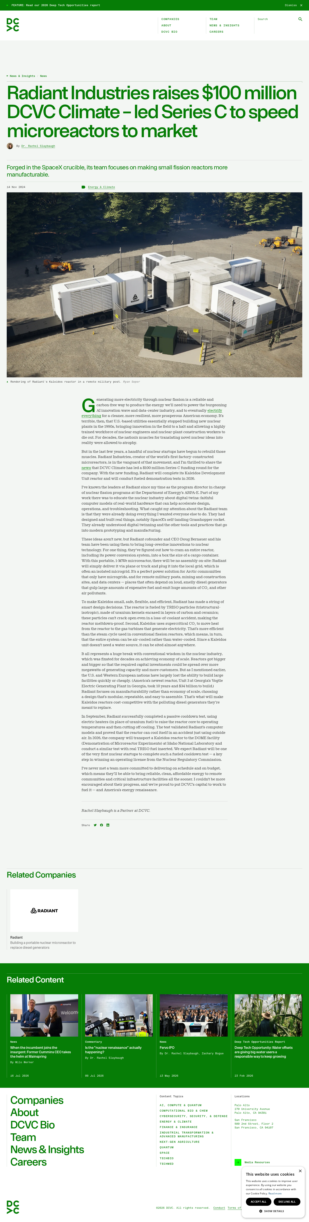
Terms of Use (238, 1208)
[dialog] (273, 1192)
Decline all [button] (287, 1201)
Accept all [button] (259, 1201)
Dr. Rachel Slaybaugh (38, 146)
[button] (273, 1211)
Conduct (219, 1208)
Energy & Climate (101, 187)
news (86, 468)
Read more (275, 1193)
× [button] (300, 1171)
